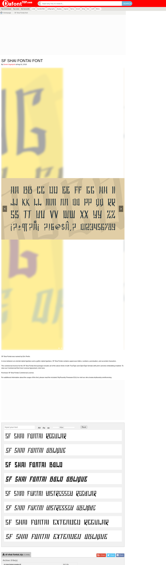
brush (78, 9)
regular (66, 9)
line (88, 9)
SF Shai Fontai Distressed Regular (50, 493)
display (59, 9)
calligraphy (51, 9)
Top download (6, 9)
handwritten (41, 9)
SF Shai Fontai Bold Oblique (46, 478)
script (33, 9)
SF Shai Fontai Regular (35, 435)
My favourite (25, 9)
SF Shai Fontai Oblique (35, 450)
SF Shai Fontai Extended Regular (57, 521)
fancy (72, 9)
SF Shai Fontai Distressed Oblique (50, 507)
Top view (16, 9)
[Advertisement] (63, 35)
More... (98, 9)
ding (83, 9)
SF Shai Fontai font (21, 13)
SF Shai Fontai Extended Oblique (56, 536)
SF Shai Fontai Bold (34, 464)
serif (92, 9)
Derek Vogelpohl (9, 64)
